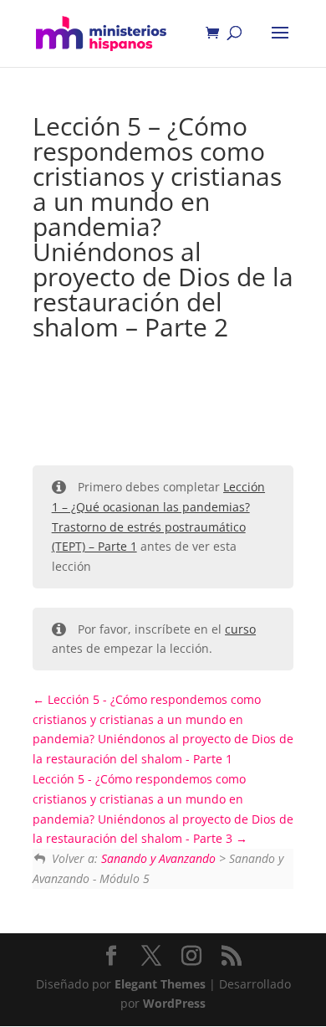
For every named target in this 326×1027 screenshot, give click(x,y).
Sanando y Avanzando (158, 858)
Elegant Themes (160, 984)
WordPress (174, 1003)
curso (240, 629)
